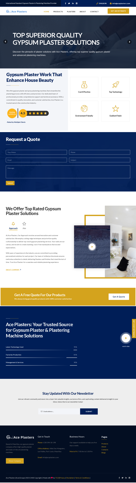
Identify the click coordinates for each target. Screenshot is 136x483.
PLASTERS (71, 12)
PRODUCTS (58, 12)
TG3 (57, 478)
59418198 (102, 3)
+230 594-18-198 (49, 442)
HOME (46, 12)
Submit (10, 183)
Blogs (103, 453)
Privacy (62, 478)
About (103, 447)
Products (104, 444)
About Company (13, 270)
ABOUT (83, 12)
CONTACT (94, 12)
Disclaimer (70, 478)
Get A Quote (119, 297)
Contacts (104, 450)
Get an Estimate (118, 11)
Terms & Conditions (82, 478)
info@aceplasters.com (121, 3)
